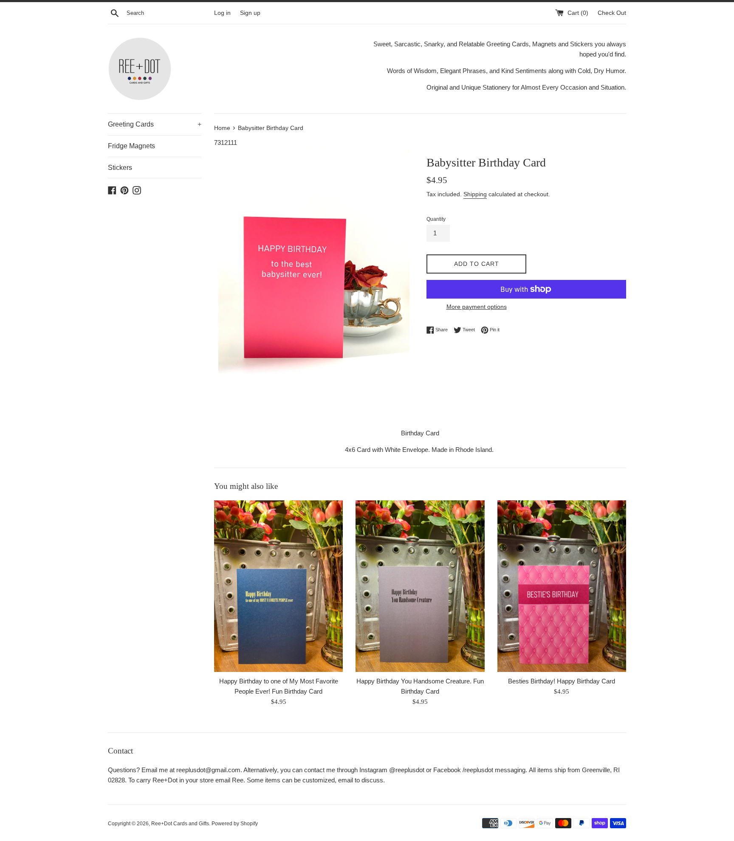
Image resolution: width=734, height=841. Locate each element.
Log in (222, 13)
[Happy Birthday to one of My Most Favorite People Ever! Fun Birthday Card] (278, 586)
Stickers (120, 167)
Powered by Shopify (235, 824)
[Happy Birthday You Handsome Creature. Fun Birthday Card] (420, 586)
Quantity (436, 219)
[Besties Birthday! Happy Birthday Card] (561, 586)
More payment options (476, 306)
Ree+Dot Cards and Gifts (180, 824)
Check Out (612, 13)
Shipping (475, 194)
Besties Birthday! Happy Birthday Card (561, 681)
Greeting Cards (154, 124)
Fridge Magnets (131, 146)
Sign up (250, 13)
